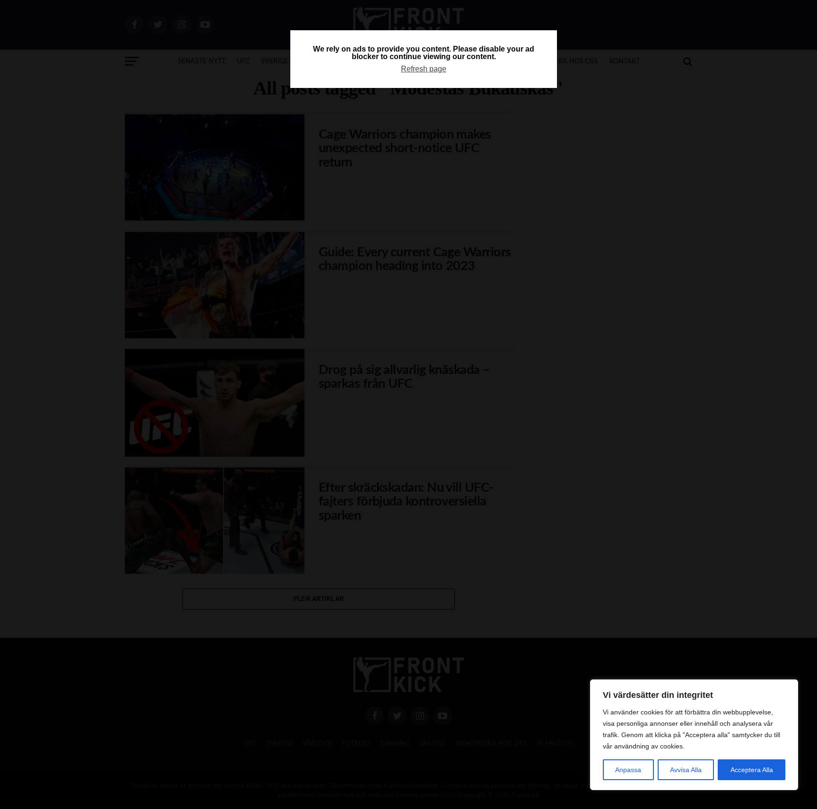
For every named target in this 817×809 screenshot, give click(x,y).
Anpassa (628, 770)
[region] (694, 734)
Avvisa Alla (686, 770)
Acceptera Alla (751, 770)
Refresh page (423, 69)
